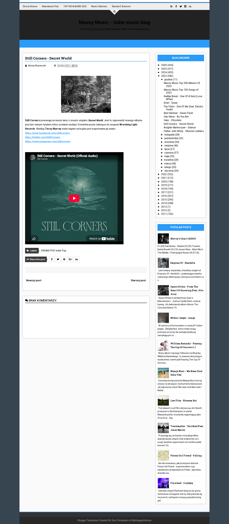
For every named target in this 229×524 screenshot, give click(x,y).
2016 (164, 195)
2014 (164, 203)
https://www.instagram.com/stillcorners (48, 141)
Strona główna (30, 6)
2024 (164, 72)
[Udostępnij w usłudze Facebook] (73, 65)
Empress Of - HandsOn (182, 262)
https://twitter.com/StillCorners (42, 137)
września (169, 141)
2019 (164, 185)
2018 (164, 188)
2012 (164, 210)
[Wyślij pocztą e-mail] (64, 65)
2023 (164, 75)
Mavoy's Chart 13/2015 (183, 238)
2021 (164, 177)
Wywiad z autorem (121, 6)
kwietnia (169, 159)
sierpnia (169, 145)
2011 (164, 213)
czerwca (169, 152)
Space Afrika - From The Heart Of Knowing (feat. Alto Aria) (186, 290)
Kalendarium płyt (50, 6)
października (171, 138)
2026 (164, 65)
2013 (164, 206)
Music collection (99, 6)
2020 (164, 181)
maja (167, 156)
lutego (168, 167)
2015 (164, 199)
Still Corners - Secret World (178, 123)
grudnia (168, 79)
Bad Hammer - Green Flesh (178, 113)
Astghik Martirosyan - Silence (180, 127)
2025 (164, 68)
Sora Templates (120, 520)
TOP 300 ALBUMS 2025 (75, 6)
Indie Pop (61, 250)
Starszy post (138, 280)
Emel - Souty (171, 102)
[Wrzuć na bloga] (67, 65)
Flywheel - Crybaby (181, 483)
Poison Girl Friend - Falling (186, 455)
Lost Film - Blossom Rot (183, 400)
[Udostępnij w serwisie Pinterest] (76, 65)
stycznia (169, 170)
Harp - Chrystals (172, 120)
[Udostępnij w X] (70, 65)
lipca (167, 149)
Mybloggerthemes (141, 520)
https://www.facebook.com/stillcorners (47, 133)
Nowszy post (33, 280)
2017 (164, 192)
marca (168, 163)
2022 (164, 174)
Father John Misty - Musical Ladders (184, 131)
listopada (169, 134)
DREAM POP (48, 250)
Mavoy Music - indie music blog (114, 22)
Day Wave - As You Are (176, 116)
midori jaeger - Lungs (182, 317)
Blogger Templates (88, 520)
